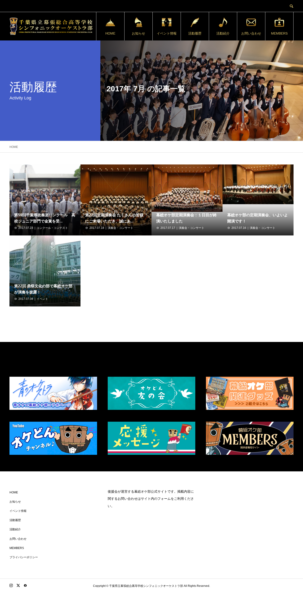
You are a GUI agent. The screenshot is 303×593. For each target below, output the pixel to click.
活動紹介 (223, 33)
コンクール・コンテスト (52, 228)
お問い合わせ (251, 33)
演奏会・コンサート (120, 228)
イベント (42, 299)
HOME (110, 33)
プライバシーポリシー (23, 557)
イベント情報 (167, 33)
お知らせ (138, 33)
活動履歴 (194, 33)
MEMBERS (279, 33)
